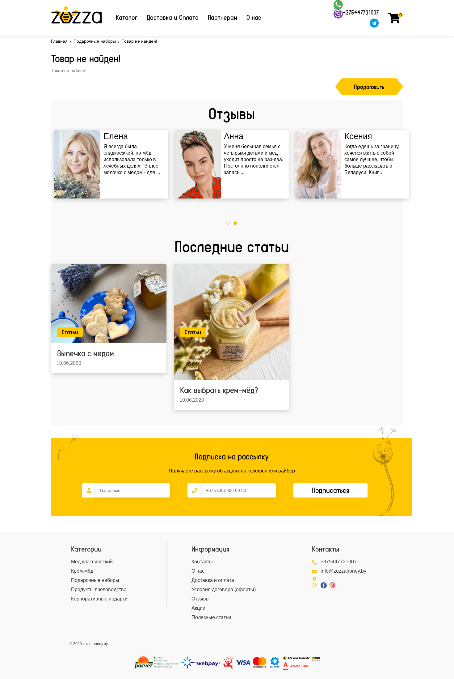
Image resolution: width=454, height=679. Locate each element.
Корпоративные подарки (99, 598)
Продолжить (369, 87)
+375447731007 (361, 12)
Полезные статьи (211, 617)
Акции (198, 608)
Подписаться (330, 490)
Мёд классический (92, 561)
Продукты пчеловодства (99, 589)
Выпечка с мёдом (85, 353)
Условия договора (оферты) (223, 589)
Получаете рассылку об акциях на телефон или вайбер (232, 470)
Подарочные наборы (95, 41)
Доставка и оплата (212, 580)
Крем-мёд (82, 571)
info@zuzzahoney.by (343, 571)
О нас (253, 17)
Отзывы (200, 598)
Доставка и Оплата (173, 17)
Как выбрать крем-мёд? (219, 390)
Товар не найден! (139, 41)
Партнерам (222, 17)
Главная (59, 41)
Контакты (202, 561)
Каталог (126, 17)
